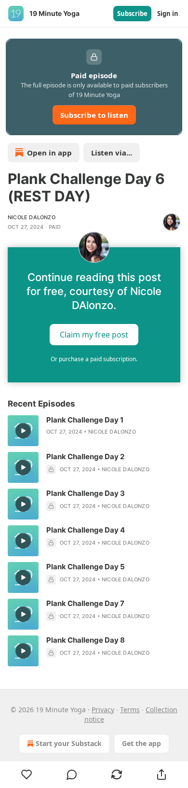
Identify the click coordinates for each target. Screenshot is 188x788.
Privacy (103, 709)
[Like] (26, 774)
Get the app (141, 743)
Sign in (167, 13)
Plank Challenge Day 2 (85, 456)
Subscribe (132, 13)
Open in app (49, 152)
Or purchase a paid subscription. (94, 359)
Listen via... (111, 152)
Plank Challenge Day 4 (85, 530)
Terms (130, 709)
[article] (94, 430)
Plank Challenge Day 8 (85, 640)
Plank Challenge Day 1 (84, 419)
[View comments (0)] (71, 774)
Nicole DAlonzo (31, 217)
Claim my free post (94, 334)
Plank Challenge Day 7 (85, 603)
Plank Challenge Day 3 (85, 493)
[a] (23, 430)
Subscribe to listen (94, 115)
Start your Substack (69, 743)
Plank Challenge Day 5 (85, 566)
